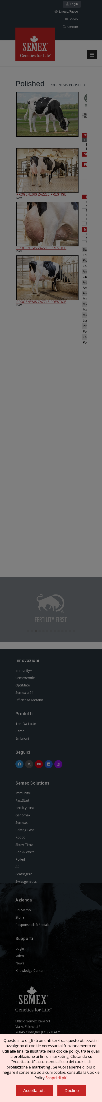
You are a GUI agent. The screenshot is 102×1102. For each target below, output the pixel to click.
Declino (72, 1090)
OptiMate (22, 685)
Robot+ (21, 837)
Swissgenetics (26, 881)
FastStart (22, 800)
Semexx (21, 822)
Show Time (24, 844)
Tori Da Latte (25, 723)
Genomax (22, 815)
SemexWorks (25, 678)
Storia (19, 917)
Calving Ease (25, 830)
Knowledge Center (29, 970)
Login (73, 4)
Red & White (25, 852)
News (19, 963)
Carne (19, 731)
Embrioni (22, 738)
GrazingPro (23, 874)
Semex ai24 (24, 692)
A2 (17, 866)
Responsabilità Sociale (32, 924)
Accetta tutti (34, 1090)
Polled (20, 859)
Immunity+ (23, 670)
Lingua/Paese (68, 11)
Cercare (72, 27)
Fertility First (24, 807)
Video (73, 19)
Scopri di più (56, 1077)
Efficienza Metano (29, 700)
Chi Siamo (23, 910)
